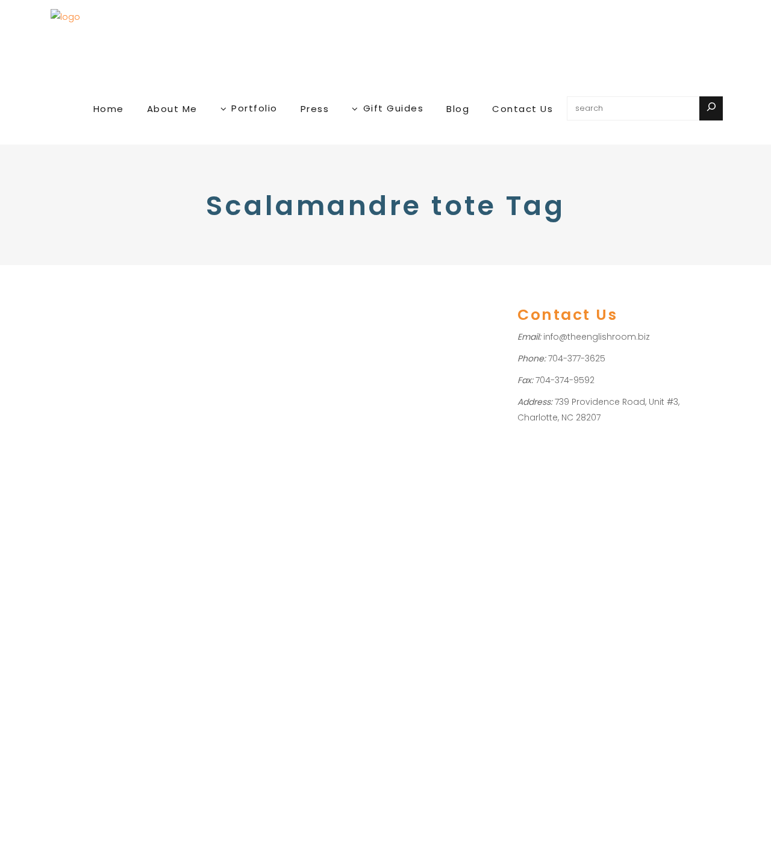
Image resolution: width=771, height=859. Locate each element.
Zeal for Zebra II (109, 472)
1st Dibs (68, 551)
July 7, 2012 (73, 439)
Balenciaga (109, 551)
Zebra (66, 519)
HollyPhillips (88, 535)
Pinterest (71, 613)
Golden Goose (122, 566)
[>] (711, 108)
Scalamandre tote (114, 629)
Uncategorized (121, 503)
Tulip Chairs (122, 660)
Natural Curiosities (115, 598)
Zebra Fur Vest (82, 676)
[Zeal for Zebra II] (115, 350)
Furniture (71, 503)
